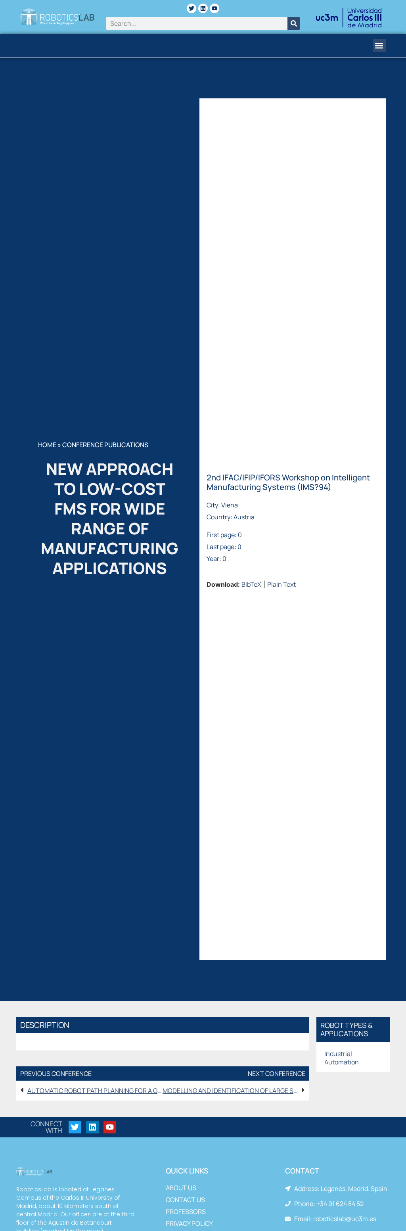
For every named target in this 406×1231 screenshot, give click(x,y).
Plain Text (281, 584)
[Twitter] (191, 8)
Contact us (185, 1200)
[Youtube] (214, 8)
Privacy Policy (189, 1223)
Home (47, 444)
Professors (186, 1212)
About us (181, 1188)
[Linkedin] (203, 8)
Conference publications (105, 444)
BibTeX (251, 584)
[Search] (293, 23)
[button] (379, 45)
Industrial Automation (341, 1057)
